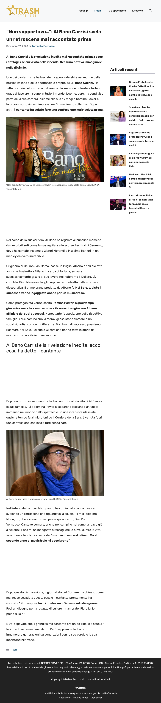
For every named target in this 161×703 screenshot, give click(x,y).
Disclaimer (96, 697)
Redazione (64, 697)
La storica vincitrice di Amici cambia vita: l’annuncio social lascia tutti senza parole (141, 204)
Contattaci (104, 679)
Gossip (83, 10)
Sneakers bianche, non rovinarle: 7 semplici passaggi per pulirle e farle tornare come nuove (141, 116)
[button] (150, 10)
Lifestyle (137, 10)
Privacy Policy (80, 697)
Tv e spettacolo (116, 10)
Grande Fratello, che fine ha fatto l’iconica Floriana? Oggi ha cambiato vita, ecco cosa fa (141, 91)
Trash (97, 10)
